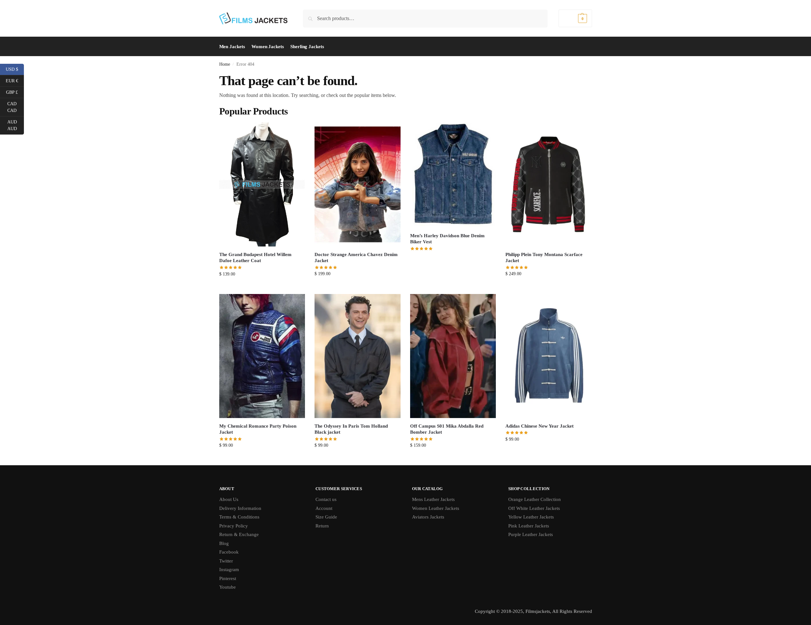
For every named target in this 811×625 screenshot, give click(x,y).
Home (224, 64)
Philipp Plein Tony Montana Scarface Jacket (544, 257)
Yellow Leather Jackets (531, 516)
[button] (575, 18)
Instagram (229, 569)
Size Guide (326, 516)
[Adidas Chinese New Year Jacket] (548, 356)
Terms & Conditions (239, 516)
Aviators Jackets (428, 516)
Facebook (229, 552)
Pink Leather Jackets (528, 525)
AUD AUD (15, 125)
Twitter (226, 560)
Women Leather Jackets (435, 508)
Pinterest (227, 578)
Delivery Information (240, 508)
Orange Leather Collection (534, 499)
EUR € (15, 80)
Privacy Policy (233, 525)
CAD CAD (15, 107)
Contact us (326, 499)
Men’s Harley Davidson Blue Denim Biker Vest (447, 239)
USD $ (15, 69)
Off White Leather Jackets (534, 508)
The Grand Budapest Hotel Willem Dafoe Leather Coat (255, 257)
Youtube (227, 587)
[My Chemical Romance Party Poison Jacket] (262, 356)
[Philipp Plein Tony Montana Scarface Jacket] (548, 184)
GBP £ (15, 92)
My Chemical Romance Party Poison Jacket (257, 429)
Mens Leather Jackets (433, 499)
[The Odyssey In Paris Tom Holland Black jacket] (358, 356)
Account (323, 508)
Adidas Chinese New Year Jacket (539, 426)
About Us (228, 499)
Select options (262, 287)
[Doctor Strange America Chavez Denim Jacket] (358, 184)
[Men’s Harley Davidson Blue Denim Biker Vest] (453, 175)
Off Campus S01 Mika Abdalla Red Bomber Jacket (446, 429)
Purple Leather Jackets (530, 534)
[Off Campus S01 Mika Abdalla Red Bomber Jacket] (453, 356)
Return (322, 525)
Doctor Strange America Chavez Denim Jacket (356, 257)
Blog (224, 543)
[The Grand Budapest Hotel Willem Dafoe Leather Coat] (262, 184)
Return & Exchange (239, 534)
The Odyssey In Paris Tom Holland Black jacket (351, 429)
